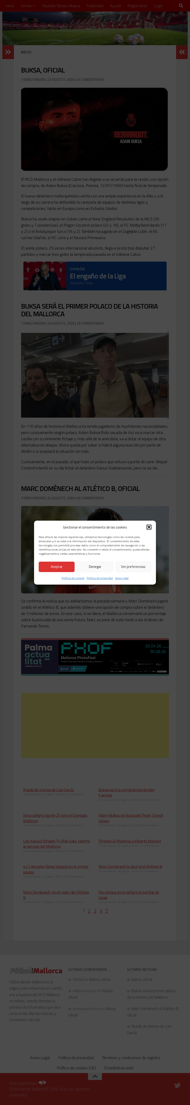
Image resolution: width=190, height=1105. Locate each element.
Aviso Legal (122, 578)
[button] (149, 527)
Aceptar (57, 566)
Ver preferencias (133, 566)
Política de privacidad (100, 578)
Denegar (95, 566)
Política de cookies (73, 578)
